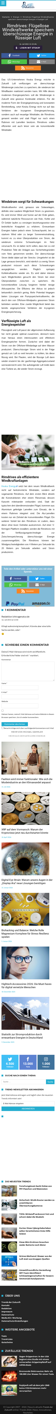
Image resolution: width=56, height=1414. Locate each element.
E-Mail (4, 692)
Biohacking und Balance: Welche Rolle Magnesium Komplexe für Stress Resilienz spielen (25, 933)
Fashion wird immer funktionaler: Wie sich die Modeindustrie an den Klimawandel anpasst (26, 781)
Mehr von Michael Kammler (27, 732)
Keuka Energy (8, 486)
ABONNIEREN (28, 1109)
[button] (14, 55)
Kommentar (6, 659)
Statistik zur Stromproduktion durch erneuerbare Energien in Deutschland (22, 1036)
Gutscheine (7, 1342)
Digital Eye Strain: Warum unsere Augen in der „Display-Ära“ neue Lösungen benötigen (27, 881)
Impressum (6, 1311)
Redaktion (6, 1308)
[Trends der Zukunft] (28, 5)
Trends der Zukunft (10, 1302)
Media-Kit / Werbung (11, 1317)
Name (4, 683)
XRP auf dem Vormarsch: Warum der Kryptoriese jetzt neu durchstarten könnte (24, 831)
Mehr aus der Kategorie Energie (27, 736)
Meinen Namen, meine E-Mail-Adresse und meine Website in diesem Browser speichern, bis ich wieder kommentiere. (27, 716)
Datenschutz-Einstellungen (14, 1321)
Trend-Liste (7, 1339)
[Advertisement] (28, 164)
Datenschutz (7, 1314)
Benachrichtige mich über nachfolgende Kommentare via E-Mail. (29, 728)
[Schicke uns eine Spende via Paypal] (15, 603)
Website (4, 701)
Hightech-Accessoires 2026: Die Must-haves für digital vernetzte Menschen (26, 985)
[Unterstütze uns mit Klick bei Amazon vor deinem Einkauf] (41, 603)
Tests (4, 1336)
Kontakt (5, 1305)
